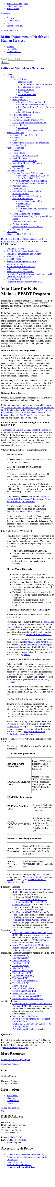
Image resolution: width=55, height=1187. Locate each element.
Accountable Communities (30, 201)
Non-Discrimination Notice (19, 1164)
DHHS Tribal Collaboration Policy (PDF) (25, 1154)
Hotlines (10, 46)
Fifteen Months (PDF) (22, 973)
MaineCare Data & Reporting (20, 234)
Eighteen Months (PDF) (23, 975)
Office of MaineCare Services (22, 68)
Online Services (14, 20)
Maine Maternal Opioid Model (26, 214)
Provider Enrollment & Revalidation (28, 173)
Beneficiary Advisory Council (31, 102)
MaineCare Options (15, 132)
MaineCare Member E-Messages (27, 163)
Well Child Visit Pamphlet (24, 1029)
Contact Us (12, 49)
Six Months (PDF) (20, 965)
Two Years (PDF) (20, 978)
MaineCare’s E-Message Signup (15, 1059)
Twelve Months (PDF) (22, 970)
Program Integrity (20, 224)
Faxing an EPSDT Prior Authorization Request (26, 732)
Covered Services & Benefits (25, 135)
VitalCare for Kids (20, 193)
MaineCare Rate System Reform (26, 191)
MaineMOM (18, 165)
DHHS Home (13, 1100)
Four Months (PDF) (21, 963)
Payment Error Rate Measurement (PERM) (26, 282)
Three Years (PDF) (20, 983)
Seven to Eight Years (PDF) (24, 991)
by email (26, 654)
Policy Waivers (24, 92)
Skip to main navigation (17, 3)
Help (9, 23)
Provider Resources (15, 170)
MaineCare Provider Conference (32, 183)
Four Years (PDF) (20, 986)
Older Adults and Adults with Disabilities (30, 143)
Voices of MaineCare (21, 115)
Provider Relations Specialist (38, 634)
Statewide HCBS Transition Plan (38, 84)
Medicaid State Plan (27, 94)
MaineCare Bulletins (21, 117)
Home (9, 74)
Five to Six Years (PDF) (23, 988)
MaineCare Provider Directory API (28, 120)
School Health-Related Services (26, 196)
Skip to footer (13, 8)
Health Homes (24, 203)
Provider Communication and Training (29, 181)
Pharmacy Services (20, 186)
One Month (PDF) (20, 958)
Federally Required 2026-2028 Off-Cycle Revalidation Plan (34, 177)
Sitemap (10, 1103)
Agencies (11, 18)
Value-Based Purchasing (23, 198)
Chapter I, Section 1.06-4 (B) (31, 511)
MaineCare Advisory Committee (32, 104)
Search (4, 59)
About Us (11, 77)
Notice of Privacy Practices (24, 160)
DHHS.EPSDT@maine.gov (15, 1047)
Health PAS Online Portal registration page (33, 644)
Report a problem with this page (22, 1167)
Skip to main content (16, 6)
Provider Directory (20, 168)
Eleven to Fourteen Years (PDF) (26, 996)
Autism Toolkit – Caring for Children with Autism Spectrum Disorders (31, 946)
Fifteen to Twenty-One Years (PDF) (28, 998)
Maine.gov (6, 13)
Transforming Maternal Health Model (29, 122)
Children (16, 137)
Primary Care (24, 206)
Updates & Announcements (30, 130)
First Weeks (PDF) (20, 955)
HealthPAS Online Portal (34, 642)
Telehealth (17, 150)
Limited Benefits (19, 145)
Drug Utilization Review (29, 112)
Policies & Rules (19, 79)
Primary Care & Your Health (25, 155)
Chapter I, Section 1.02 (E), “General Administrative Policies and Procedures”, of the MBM (29, 499)
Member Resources (15, 148)
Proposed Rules (25, 82)
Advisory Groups (20, 99)
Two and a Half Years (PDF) (25, 981)
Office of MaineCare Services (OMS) (27, 239)
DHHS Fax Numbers (16, 1140)
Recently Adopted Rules (29, 87)
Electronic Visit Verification (24, 221)
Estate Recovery (19, 158)
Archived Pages (19, 125)
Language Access (14, 1162)
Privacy (10, 54)
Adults (15, 140)
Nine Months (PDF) (21, 968)
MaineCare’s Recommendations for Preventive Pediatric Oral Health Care (23, 413)
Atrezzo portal (33, 674)
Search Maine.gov (15, 26)
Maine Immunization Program (25, 1016)
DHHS (4, 239)
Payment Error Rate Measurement (27, 226)
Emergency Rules (26, 89)
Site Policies (12, 1095)
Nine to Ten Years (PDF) (23, 993)
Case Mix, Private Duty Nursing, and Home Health (29, 274)
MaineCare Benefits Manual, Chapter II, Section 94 (28, 430)
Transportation (18, 153)
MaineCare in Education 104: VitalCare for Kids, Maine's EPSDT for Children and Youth (30, 902)
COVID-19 (23, 127)
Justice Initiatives (20, 97)
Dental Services (19, 188)
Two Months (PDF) (21, 960)
